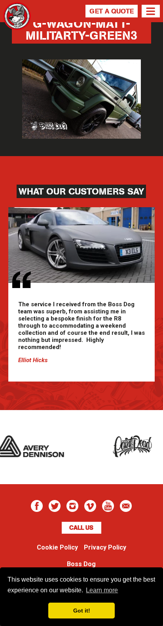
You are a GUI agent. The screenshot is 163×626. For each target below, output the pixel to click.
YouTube (108, 506)
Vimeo (90, 506)
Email (126, 506)
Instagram (72, 506)
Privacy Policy (105, 547)
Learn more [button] (102, 590)
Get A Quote (111, 11)
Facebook (37, 506)
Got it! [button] (81, 610)
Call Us (81, 527)
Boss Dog (17, 26)
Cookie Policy (57, 547)
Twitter (55, 506)
